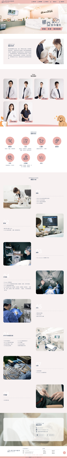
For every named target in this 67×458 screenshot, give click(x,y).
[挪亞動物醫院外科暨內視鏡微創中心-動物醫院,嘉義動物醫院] (8, 1)
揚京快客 (30, 457)
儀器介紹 (44, 453)
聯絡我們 (53, 453)
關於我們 (53, 450)
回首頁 (44, 450)
